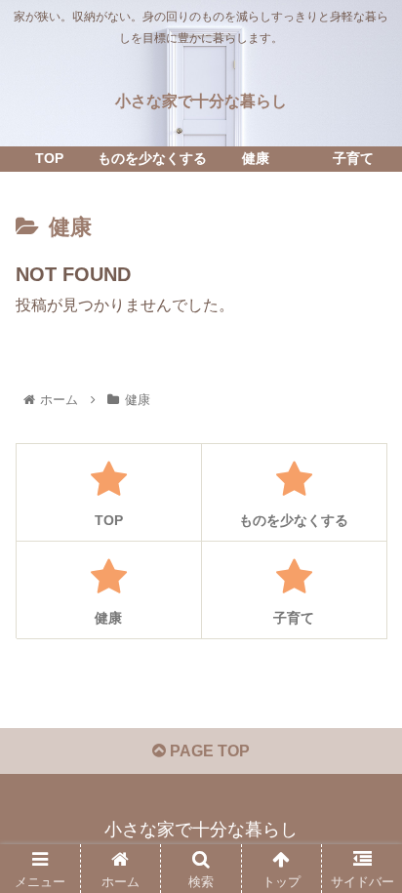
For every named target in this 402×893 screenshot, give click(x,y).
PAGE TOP (208, 751)
